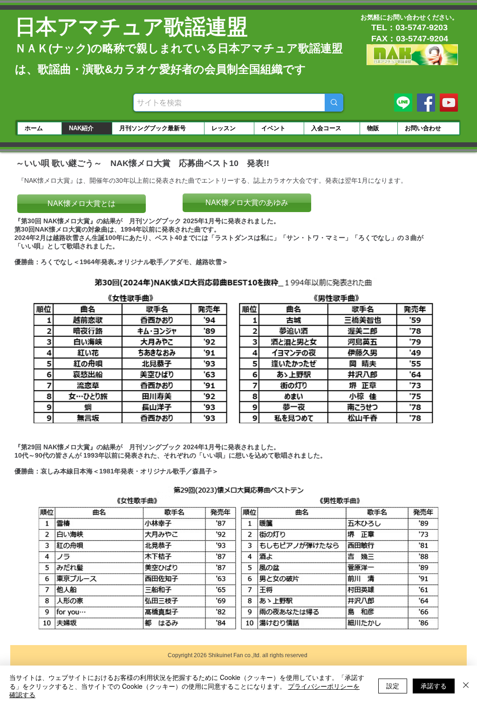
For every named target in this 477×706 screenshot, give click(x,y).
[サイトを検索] (334, 102)
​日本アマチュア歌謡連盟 (131, 27)
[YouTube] (449, 102)
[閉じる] (465, 686)
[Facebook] (426, 102)
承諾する (434, 685)
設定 (392, 685)
